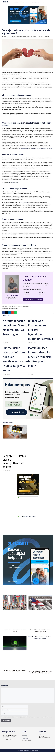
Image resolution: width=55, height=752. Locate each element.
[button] (51, 2)
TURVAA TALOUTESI (31, 37)
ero (7, 308)
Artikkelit (22, 2)
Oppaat (27, 2)
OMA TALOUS (10, 37)
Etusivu (16, 2)
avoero (4, 308)
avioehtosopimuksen (19, 169)
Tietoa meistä (25, 737)
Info (43, 2)
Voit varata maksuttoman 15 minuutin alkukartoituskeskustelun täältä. (35, 148)
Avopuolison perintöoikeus (13, 182)
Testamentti (11, 260)
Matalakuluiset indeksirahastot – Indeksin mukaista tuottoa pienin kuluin (40, 357)
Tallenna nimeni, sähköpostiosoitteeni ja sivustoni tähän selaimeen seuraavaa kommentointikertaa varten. (27, 717)
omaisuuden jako (13, 308)
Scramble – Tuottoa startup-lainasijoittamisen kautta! (14, 461)
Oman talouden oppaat (20, 37)
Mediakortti (25, 738)
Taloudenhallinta (35, 2)
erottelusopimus (24, 202)
